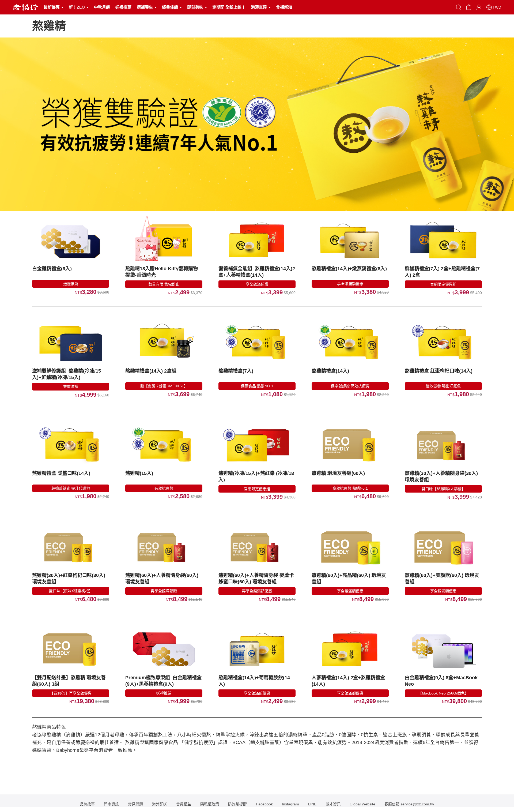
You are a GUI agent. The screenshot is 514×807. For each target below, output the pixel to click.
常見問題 (135, 804)
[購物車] (469, 7)
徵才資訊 (333, 804)
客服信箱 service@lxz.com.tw (409, 804)
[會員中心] (479, 7)
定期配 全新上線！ (228, 7)
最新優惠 (52, 7)
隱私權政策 (209, 804)
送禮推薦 (123, 7)
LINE (312, 804)
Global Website (362, 804)
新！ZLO (77, 7)
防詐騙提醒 (237, 804)
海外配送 (159, 804)
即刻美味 (195, 7)
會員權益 (183, 804)
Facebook (264, 804)
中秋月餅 (102, 7)
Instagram (290, 804)
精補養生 (145, 7)
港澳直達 (259, 7)
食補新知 (284, 7)
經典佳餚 (170, 7)
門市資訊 (111, 804)
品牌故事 (87, 804)
